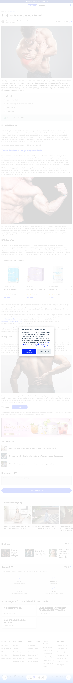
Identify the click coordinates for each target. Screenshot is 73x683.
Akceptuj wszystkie (29, 351)
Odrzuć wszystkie (44, 351)
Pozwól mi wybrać (42, 346)
